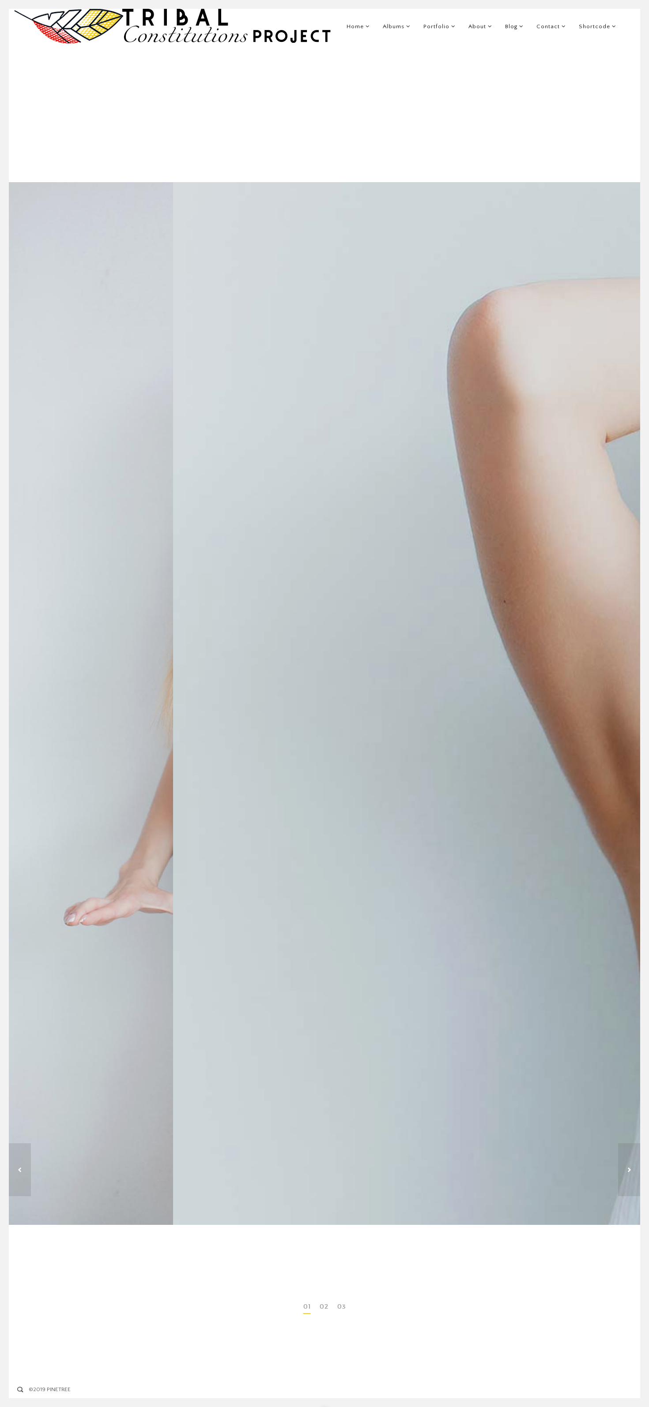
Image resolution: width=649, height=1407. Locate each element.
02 (324, 1306)
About (477, 26)
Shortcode (594, 26)
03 (341, 1306)
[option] (324, 703)
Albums (393, 26)
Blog (511, 26)
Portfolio (436, 26)
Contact (548, 26)
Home (355, 26)
